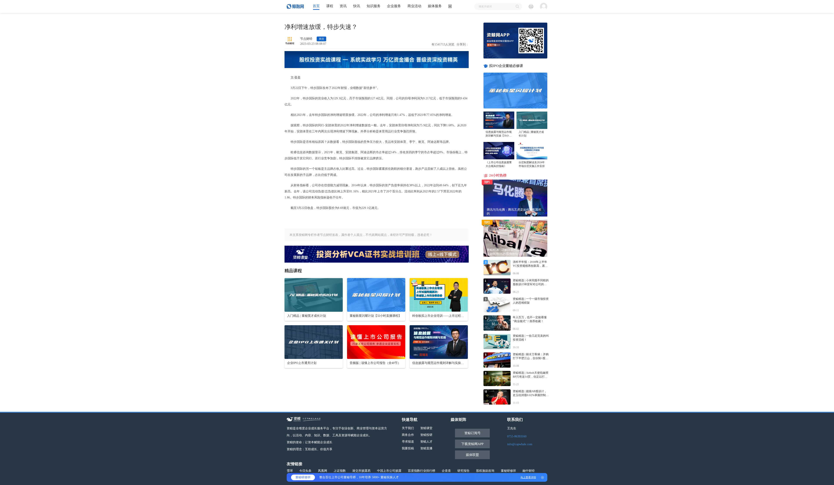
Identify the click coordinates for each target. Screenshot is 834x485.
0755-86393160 (516, 436)
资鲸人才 (426, 441)
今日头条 (305, 470)
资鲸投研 (426, 435)
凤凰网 (322, 470)
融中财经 (529, 470)
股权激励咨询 (485, 470)
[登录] (543, 6)
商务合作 (408, 435)
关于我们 (408, 428)
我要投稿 (408, 448)
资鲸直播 (426, 448)
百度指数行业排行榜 (421, 470)
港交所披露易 (361, 470)
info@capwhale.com (519, 444)
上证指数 (340, 470)
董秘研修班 (508, 470)
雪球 (290, 470)
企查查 (446, 470)
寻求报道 (408, 441)
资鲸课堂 (426, 428)
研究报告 (463, 470)
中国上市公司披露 (389, 470)
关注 (321, 38)
